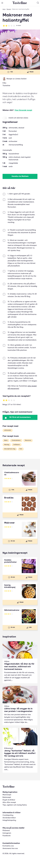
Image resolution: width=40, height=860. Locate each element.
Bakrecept (7, 797)
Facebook (7, 836)
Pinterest (6, 830)
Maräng (6, 444)
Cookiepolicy (8, 815)
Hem (4, 9)
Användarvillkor (9, 818)
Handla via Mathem (20, 176)
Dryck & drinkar (9, 800)
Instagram (7, 833)
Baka (5, 440)
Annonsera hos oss (10, 848)
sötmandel (7, 430)
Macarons (28, 440)
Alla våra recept (9, 802)
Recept (9, 9)
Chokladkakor (16, 440)
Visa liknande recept (23, 110)
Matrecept (7, 795)
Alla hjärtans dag (9, 449)
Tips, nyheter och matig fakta (15, 805)
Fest (21, 449)
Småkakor (16, 444)
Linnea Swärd (20, 79)
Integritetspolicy (9, 820)
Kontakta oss (8, 846)
